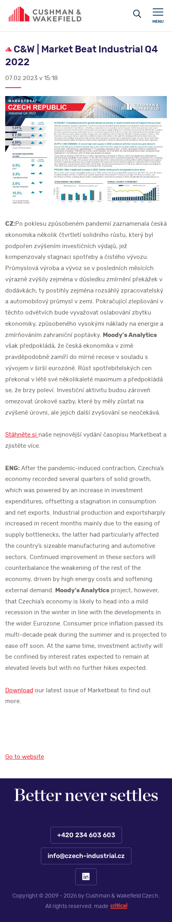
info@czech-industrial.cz (85, 856)
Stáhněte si (21, 435)
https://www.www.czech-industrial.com (45, 14)
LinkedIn (86, 877)
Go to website (24, 757)
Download (19, 690)
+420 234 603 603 (86, 835)
